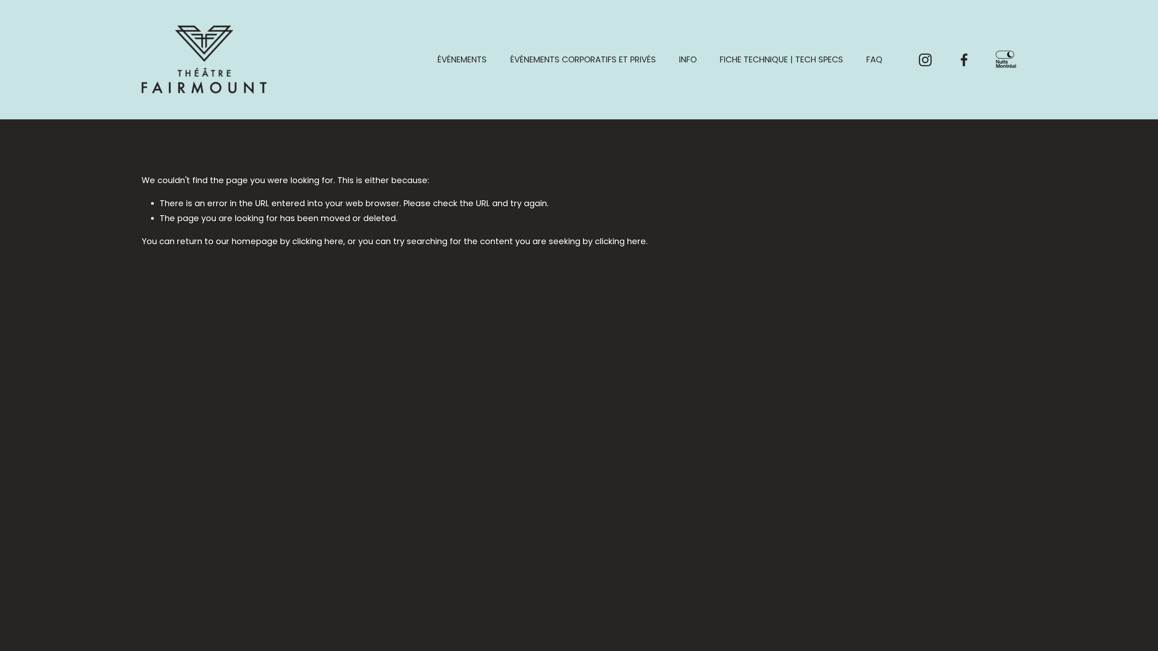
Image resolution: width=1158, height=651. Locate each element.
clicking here (317, 241)
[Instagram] (925, 60)
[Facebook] (964, 60)
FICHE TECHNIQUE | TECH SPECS (781, 59)
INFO (688, 59)
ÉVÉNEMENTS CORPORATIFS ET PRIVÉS (583, 59)
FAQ (874, 59)
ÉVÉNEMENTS (462, 59)
